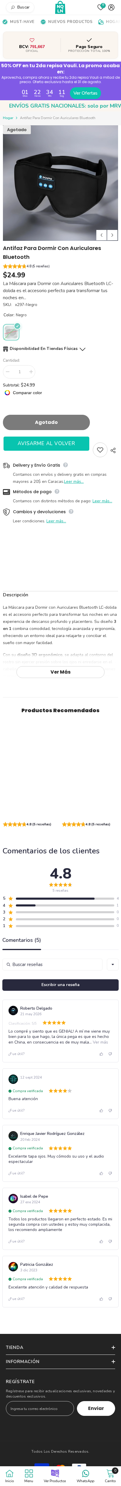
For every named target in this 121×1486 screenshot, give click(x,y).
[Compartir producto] (112, 450)
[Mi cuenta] (111, 7)
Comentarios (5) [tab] (21, 941)
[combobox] (113, 965)
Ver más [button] (100, 1042)
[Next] (112, 235)
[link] (31, 810)
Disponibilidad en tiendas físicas (44, 348)
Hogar (8, 118)
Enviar (96, 1408)
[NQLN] (61, 7)
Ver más (60, 672)
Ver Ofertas (85, 93)
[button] (60, 267)
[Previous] (101, 235)
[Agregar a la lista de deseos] (100, 449)
